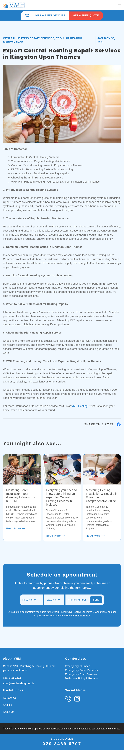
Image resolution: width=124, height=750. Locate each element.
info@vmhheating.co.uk (18, 683)
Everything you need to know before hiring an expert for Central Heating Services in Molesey (61, 497)
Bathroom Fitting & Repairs (81, 678)
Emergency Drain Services (81, 674)
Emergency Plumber (77, 666)
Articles (7, 704)
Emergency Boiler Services (81, 670)
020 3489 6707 (12, 678)
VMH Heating (79, 406)
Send (96, 599)
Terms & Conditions (96, 612)
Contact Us (9, 697)
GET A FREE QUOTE (86, 15)
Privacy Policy (82, 615)
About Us (8, 711)
